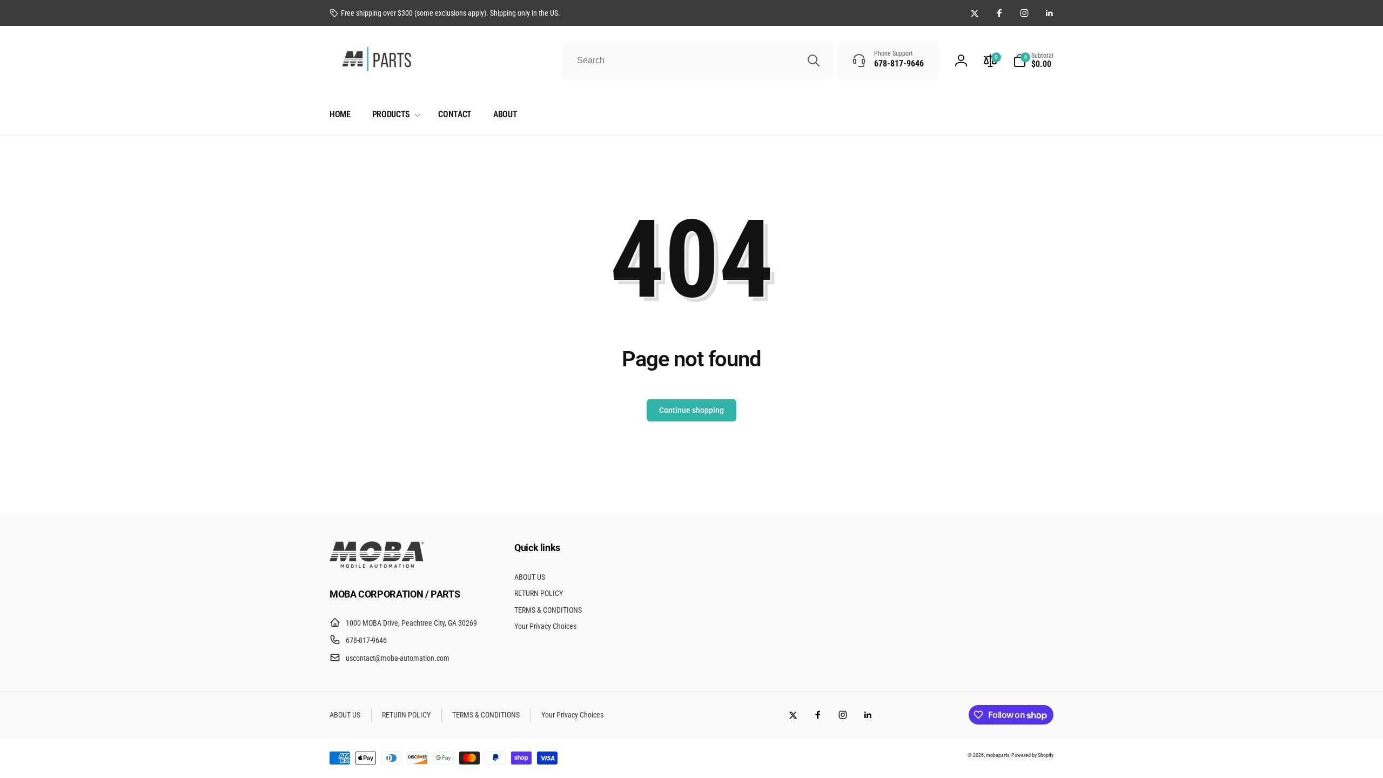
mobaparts (998, 755)
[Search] (813, 60)
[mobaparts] (377, 565)
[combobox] (697, 60)
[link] (445, 13)
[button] (1033, 60)
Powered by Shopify (1032, 755)
